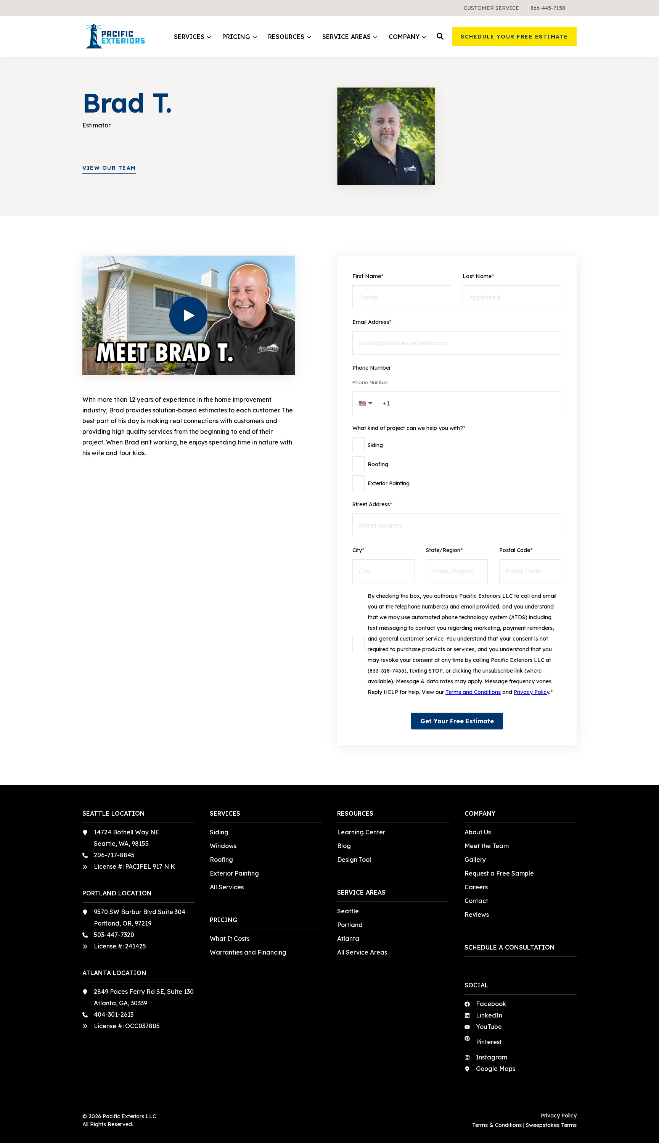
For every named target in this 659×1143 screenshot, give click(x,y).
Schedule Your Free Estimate (514, 36)
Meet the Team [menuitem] (487, 846)
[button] (440, 36)
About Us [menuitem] (478, 832)
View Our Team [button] (109, 167)
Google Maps (495, 1068)
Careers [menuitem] (476, 887)
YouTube (489, 1026)
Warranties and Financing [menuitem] (248, 952)
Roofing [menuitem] (221, 859)
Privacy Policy (531, 692)
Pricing (236, 36)
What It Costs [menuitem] (229, 938)
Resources (286, 36)
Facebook (491, 1004)
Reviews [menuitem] (477, 914)
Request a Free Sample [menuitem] (499, 873)
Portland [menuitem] (350, 925)
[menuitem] (491, 8)
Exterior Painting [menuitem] (234, 873)
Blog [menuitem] (344, 846)
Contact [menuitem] (476, 901)
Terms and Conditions (473, 692)
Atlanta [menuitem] (348, 938)
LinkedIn (489, 1015)
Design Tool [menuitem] (354, 859)
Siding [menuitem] (219, 832)
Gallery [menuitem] (475, 859)
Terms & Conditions (497, 1125)
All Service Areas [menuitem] (362, 952)
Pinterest (489, 1042)
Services (189, 36)
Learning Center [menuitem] (361, 832)
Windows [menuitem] (223, 846)
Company (404, 36)
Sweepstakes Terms (551, 1125)
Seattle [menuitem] (348, 911)
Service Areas (346, 36)
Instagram (491, 1057)
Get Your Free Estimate (457, 721)
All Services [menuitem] (227, 887)
